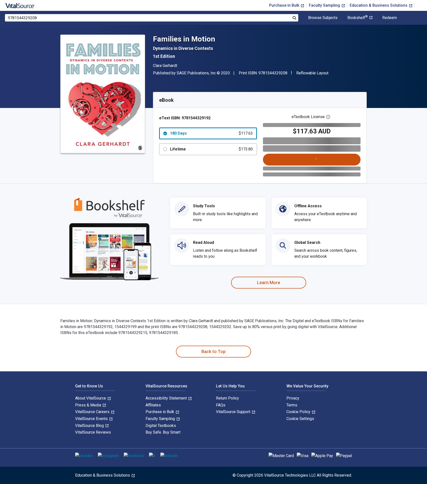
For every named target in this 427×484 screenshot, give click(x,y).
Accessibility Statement (167, 398)
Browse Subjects (323, 18)
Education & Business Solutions (379, 5)
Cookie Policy (298, 411)
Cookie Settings (300, 418)
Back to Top (213, 351)
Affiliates (153, 405)
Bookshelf (357, 18)
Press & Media (88, 405)
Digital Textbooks (161, 425)
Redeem (389, 18)
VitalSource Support (233, 411)
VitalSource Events (92, 418)
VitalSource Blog (90, 425)
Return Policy (227, 398)
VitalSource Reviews (93, 432)
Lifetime (211, 149)
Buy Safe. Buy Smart (163, 432)
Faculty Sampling (325, 5)
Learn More (268, 282)
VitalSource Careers (92, 411)
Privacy (292, 398)
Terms (291, 405)
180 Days (211, 133)
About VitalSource (91, 398)
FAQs (220, 405)
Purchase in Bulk (284, 5)
